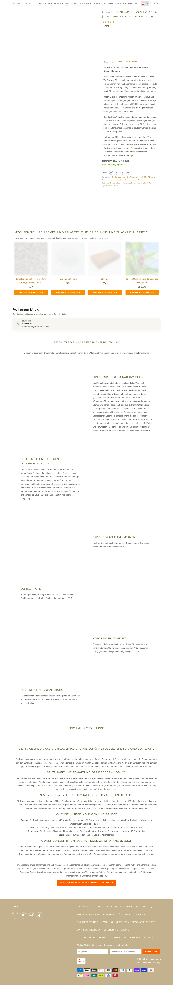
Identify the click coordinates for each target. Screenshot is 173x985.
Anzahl (105, 32)
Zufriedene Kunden (103, 3)
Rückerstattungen (88, 922)
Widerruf (139, 914)
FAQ (150, 907)
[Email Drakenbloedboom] (40, 915)
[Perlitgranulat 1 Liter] (68, 258)
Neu (50, 3)
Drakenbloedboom (22, 4)
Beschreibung (109, 62)
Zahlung (107, 922)
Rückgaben (123, 914)
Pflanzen (58, 3)
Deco (75, 3)
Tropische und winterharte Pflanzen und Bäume (127, 180)
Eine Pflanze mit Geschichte (137, 177)
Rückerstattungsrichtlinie (124, 937)
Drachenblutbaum (112, 186)
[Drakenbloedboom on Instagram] (32, 915)
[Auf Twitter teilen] (111, 172)
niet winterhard (142, 183)
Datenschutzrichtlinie (119, 907)
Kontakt (140, 907)
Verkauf (42, 3)
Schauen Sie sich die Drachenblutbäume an (86, 882)
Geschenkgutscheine (116, 930)
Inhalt (120, 62)
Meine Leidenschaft (88, 914)
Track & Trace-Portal (144, 922)
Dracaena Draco (116, 183)
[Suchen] (154, 3)
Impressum (149, 937)
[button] (108, 22)
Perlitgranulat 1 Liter (68, 279)
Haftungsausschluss (89, 907)
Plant (150, 183)
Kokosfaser (105, 279)
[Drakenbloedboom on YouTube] (23, 915)
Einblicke (132, 3)
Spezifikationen (131, 62)
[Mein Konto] (150, 3)
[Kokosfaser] (105, 258)
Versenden (122, 922)
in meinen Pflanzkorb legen (31, 293)
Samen (68, 3)
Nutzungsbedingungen (91, 937)
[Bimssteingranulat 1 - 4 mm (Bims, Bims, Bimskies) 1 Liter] (31, 258)
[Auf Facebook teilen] (116, 172)
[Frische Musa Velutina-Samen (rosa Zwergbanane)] (142, 258)
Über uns (119, 3)
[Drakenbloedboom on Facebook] (15, 915)
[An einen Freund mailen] (128, 172)
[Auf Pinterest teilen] (122, 172)
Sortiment (85, 3)
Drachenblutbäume (119, 177)
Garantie (108, 914)
